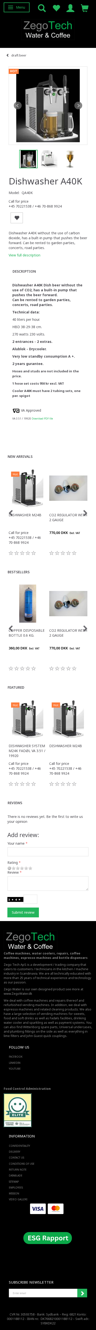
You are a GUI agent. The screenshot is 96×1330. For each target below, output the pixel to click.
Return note (18, 1169)
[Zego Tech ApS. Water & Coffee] (48, 29)
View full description (24, 255)
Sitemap (14, 1181)
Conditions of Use (21, 1163)
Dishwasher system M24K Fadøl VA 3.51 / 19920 (27, 750)
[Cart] (84, 7)
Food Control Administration (27, 1089)
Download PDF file (42, 418)
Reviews (15, 802)
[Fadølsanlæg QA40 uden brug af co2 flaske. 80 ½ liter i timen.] (48, 105)
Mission (14, 1193)
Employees (16, 1187)
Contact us (16, 1157)
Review (13, 872)
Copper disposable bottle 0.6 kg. (27, 633)
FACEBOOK (15, 1056)
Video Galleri (18, 1199)
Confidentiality (19, 1146)
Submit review (23, 912)
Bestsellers (19, 572)
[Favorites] (56, 7)
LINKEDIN (14, 1062)
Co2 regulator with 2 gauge (68, 517)
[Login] (70, 7)
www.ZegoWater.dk (18, 994)
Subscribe (82, 1293)
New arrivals (20, 456)
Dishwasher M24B (25, 515)
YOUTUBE (15, 1068)
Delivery (14, 1151)
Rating (12, 862)
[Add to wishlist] (17, 218)
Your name (16, 843)
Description (24, 271)
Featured (16, 687)
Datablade (15, 1175)
